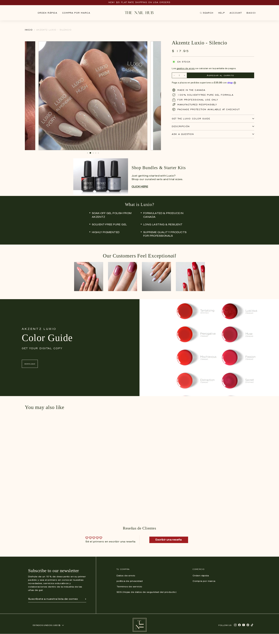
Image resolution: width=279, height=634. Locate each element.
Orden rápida (47, 12)
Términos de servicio (129, 587)
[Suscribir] (85, 599)
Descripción (181, 126)
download (29, 363)
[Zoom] (143, 45)
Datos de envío (126, 576)
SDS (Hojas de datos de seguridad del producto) (146, 592)
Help (221, 12)
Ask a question (183, 134)
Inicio (29, 29)
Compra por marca (76, 12)
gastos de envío (186, 68)
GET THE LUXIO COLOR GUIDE (191, 118)
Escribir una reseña (168, 540)
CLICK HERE (140, 187)
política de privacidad (130, 581)
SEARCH (206, 13)
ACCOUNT (236, 12)
